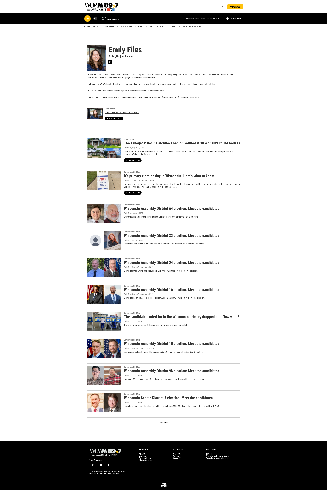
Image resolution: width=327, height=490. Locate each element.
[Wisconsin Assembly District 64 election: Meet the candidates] (104, 213)
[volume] (95, 18)
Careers (176, 456)
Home (87, 27)
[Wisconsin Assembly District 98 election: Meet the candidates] (104, 375)
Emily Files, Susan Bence (132, 180)
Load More (163, 422)
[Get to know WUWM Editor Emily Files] (95, 113)
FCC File (209, 454)
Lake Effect (109, 27)
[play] (87, 18)
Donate (236, 6)
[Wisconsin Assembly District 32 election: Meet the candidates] (104, 240)
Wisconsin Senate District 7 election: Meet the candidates (168, 398)
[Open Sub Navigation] (100, 27)
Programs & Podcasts (133, 27)
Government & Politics (132, 172)
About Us (142, 454)
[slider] (99, 18)
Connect (173, 27)
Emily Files (127, 148)
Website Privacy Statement (217, 458)
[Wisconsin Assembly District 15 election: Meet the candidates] (104, 348)
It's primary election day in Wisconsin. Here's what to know (169, 176)
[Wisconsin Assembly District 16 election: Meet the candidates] (104, 294)
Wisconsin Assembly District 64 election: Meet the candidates (171, 208)
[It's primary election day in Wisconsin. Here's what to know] (104, 180)
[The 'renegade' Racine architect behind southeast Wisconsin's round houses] (104, 148)
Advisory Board (145, 458)
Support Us (177, 458)
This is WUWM (110, 109)
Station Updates (145, 460)
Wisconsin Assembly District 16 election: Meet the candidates (171, 289)
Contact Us (177, 454)
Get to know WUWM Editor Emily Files (122, 112)
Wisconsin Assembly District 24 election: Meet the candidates (171, 262)
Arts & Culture (129, 139)
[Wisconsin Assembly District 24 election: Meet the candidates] (104, 267)
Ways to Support (192, 27)
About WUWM (156, 27)
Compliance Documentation (217, 456)
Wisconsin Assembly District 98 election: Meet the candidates (171, 371)
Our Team (143, 456)
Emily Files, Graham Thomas (134, 267)
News (95, 27)
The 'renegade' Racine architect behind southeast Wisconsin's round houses (182, 143)
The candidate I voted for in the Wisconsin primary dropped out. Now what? (181, 316)
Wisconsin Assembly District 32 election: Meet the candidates (171, 235)
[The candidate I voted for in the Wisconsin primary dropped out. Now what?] (104, 321)
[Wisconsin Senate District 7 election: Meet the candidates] (104, 402)
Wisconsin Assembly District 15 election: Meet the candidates (171, 343)
